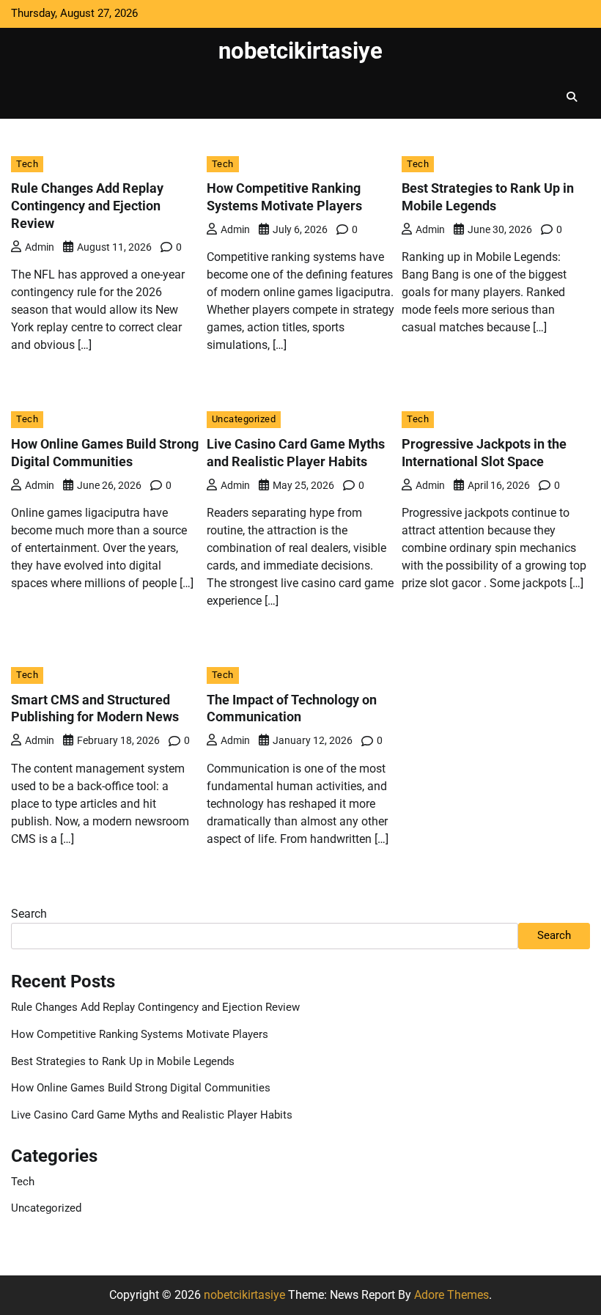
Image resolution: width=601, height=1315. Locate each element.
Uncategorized (244, 418)
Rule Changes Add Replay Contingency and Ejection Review (87, 205)
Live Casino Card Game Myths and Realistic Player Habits (151, 1115)
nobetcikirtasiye (300, 51)
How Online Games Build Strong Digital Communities (140, 1088)
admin (39, 247)
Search (29, 914)
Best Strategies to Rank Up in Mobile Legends (123, 1062)
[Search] (572, 97)
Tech (27, 163)
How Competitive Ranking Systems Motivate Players (139, 1034)
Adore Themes (451, 1295)
